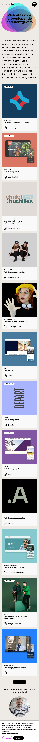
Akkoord (19, 738)
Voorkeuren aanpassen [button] (10, 733)
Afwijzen (8, 738)
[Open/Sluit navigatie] (34, 4)
